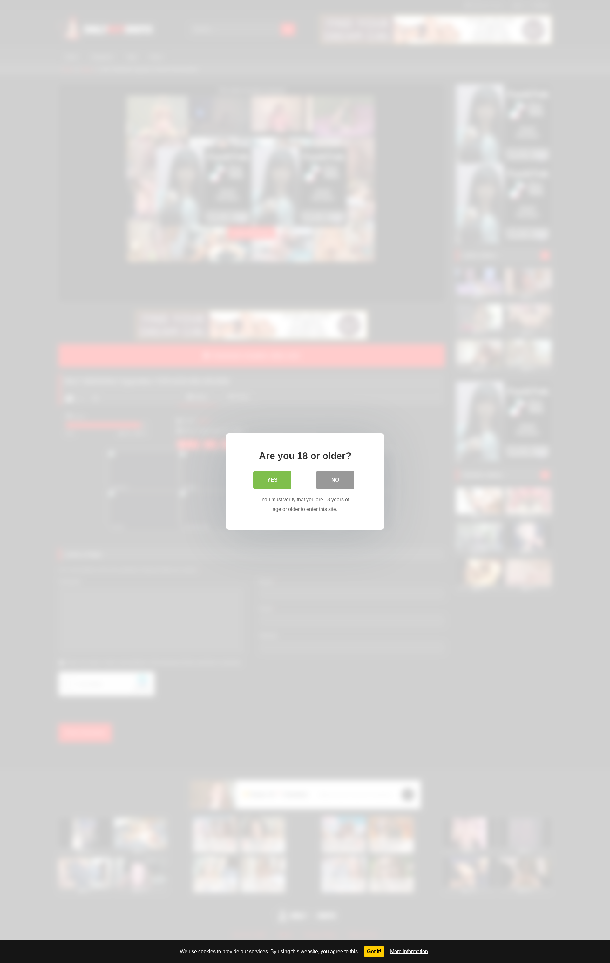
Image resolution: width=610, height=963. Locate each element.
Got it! (374, 951)
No (335, 480)
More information (409, 951)
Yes (272, 480)
